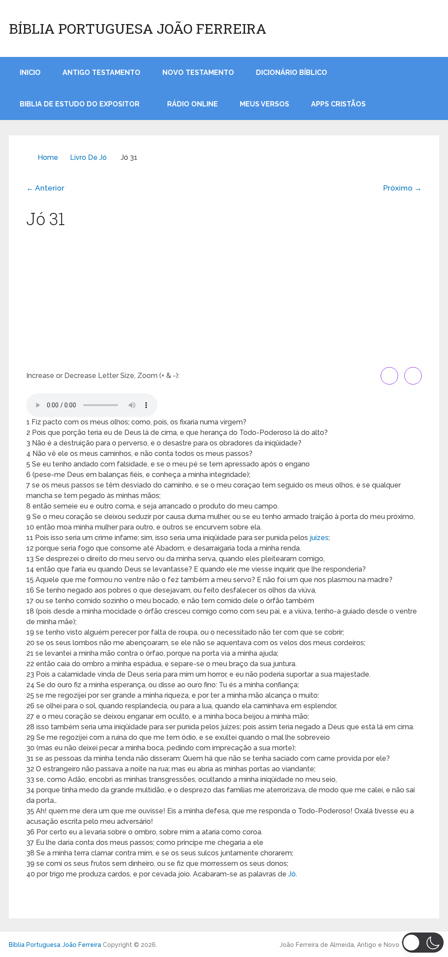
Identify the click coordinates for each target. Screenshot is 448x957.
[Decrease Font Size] (413, 376)
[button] (423, 942)
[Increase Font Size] (389, 376)
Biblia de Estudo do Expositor (80, 104)
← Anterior (45, 188)
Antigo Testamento (101, 72)
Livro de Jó (88, 157)
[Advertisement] (224, 301)
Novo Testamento (198, 72)
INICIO (30, 72)
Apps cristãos (338, 104)
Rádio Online (192, 104)
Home (48, 157)
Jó (292, 874)
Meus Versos (264, 104)
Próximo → (402, 188)
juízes (319, 537)
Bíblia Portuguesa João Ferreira (137, 28)
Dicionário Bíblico (291, 72)
